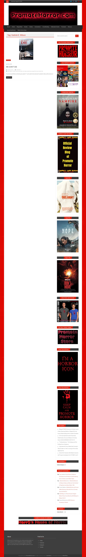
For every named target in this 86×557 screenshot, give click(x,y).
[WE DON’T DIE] (26, 50)
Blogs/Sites (19, 26)
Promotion (8, 60)
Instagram (42, 545)
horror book (20, 71)
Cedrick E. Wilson (12, 71)
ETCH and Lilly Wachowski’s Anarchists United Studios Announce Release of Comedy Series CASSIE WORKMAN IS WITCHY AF (67, 438)
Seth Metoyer (62, 493)
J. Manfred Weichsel (63, 480)
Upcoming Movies (11, 30)
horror (17, 71)
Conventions (38, 26)
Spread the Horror (35, 71)
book (8, 71)
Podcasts (63, 26)
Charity (31, 26)
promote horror (29, 71)
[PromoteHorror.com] (43, 15)
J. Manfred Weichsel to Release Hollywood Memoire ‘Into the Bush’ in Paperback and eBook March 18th (68, 483)
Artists (13, 26)
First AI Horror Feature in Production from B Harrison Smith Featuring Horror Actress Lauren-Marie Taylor (68, 476)
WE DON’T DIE (11, 67)
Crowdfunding (46, 26)
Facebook (42, 542)
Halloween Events (55, 26)
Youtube (41, 547)
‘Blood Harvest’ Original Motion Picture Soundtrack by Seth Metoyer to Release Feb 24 (68, 496)
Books (25, 26)
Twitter (41, 540)
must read (24, 71)
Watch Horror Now (22, 30)
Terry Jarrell (61, 474)
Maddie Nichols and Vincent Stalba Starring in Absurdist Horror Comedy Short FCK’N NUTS (68, 489)
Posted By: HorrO (10, 69)
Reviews (70, 26)
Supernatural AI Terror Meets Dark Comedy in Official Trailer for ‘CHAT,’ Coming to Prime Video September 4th (68, 448)
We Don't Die (41, 71)
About (8, 26)
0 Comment (18, 69)
